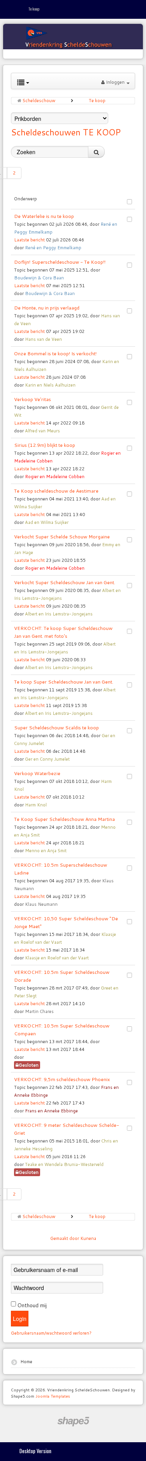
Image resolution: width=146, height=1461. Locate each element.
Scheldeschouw (39, 100)
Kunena (88, 1238)
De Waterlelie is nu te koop (44, 216)
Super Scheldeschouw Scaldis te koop (56, 727)
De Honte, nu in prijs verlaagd (46, 307)
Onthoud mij (32, 1305)
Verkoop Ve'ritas (32, 399)
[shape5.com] (73, 1422)
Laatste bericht (29, 240)
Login (19, 1318)
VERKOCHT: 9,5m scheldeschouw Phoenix (62, 1079)
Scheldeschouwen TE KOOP (66, 132)
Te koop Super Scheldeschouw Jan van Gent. (63, 681)
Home (26, 1361)
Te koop (97, 100)
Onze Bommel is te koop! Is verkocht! (55, 353)
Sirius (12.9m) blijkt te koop (44, 445)
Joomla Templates (52, 1396)
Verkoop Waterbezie (37, 773)
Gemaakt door (65, 1238)
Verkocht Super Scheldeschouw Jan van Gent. (64, 582)
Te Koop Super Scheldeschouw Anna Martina (64, 819)
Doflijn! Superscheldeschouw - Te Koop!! (60, 262)
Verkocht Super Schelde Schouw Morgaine (62, 536)
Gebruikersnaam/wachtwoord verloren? (51, 1333)
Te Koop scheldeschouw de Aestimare (56, 491)
